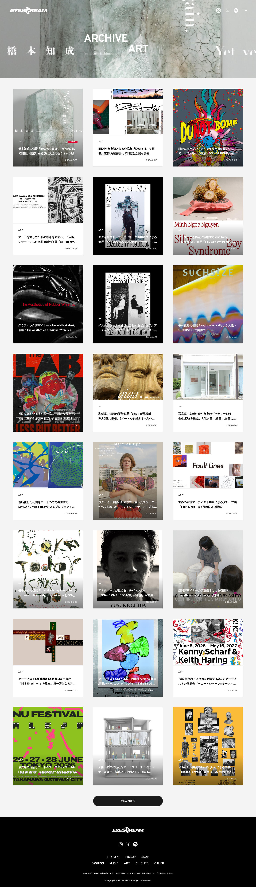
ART (20, 142)
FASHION (98, 863)
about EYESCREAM (91, 873)
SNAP (145, 857)
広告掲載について (107, 873)
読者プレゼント (148, 873)
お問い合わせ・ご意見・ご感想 (128, 873)
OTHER (159, 863)
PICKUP (130, 857)
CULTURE (142, 863)
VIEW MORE (128, 801)
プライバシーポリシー (164, 873)
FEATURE (113, 857)
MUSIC (114, 863)
